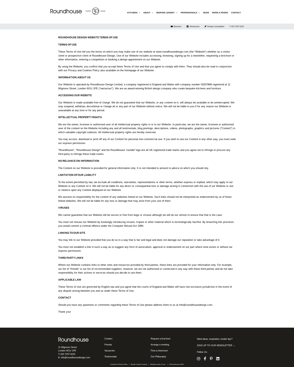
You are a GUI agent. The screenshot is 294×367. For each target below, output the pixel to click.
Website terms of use (157, 364)
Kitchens (132, 13)
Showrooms (194, 26)
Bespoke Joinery (165, 13)
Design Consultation (215, 26)
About (146, 13)
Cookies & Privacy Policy (119, 364)
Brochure (177, 26)
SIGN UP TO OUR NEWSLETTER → (216, 345)
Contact (236, 13)
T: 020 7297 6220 (236, 26)
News (206, 13)
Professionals (189, 13)
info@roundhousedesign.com (195, 304)
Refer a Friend (220, 13)
